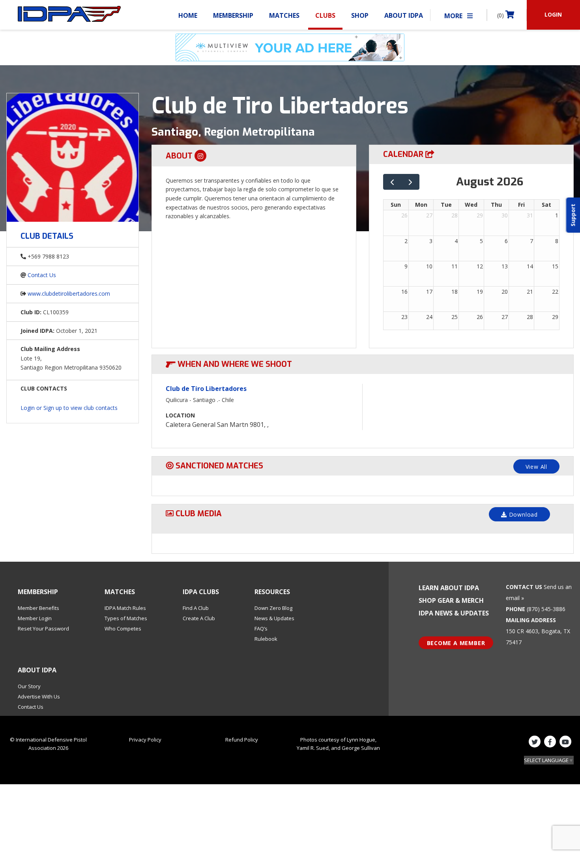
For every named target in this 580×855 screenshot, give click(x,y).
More (454, 15)
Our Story (29, 686)
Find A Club (196, 608)
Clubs (325, 15)
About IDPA (403, 15)
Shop (360, 15)
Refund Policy (241, 739)
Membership (233, 15)
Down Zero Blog (273, 608)
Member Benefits (38, 608)
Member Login (35, 618)
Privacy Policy (145, 739)
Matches (284, 15)
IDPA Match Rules (125, 608)
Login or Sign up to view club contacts (69, 407)
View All (536, 466)
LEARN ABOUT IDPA (449, 587)
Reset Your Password (43, 628)
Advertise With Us (39, 696)
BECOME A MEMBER (456, 643)
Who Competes (123, 628)
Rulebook (265, 638)
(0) (501, 15)
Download (522, 514)
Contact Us (42, 275)
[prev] (392, 182)
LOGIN (553, 14)
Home (187, 15)
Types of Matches (126, 618)
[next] (410, 182)
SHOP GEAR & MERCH (451, 600)
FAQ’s (261, 628)
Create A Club (199, 618)
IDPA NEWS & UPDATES (454, 613)
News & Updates (274, 618)
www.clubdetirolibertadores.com (69, 293)
